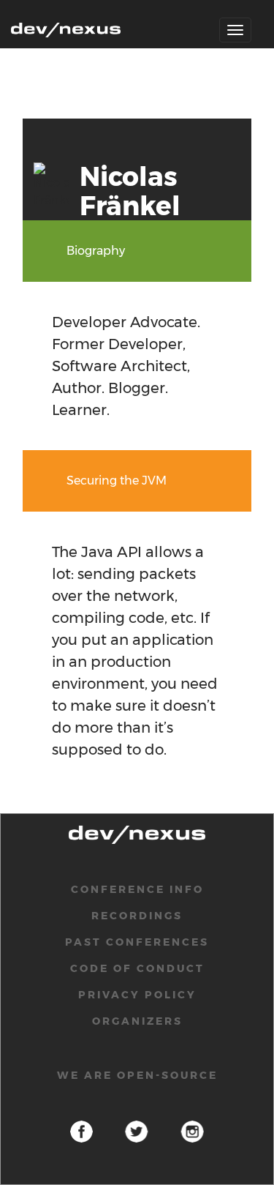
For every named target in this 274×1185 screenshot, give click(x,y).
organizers (137, 1021)
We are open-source (137, 1075)
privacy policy (137, 994)
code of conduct (137, 968)
